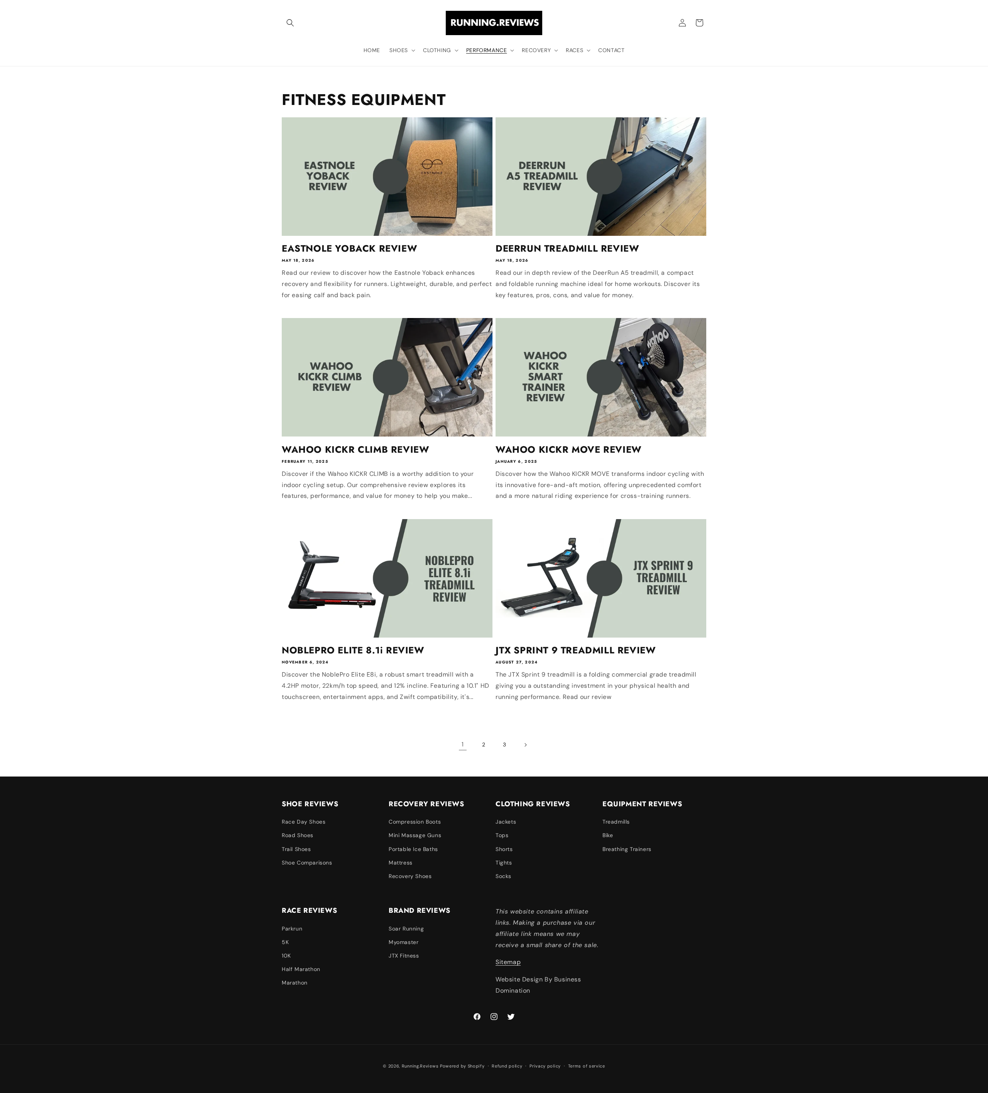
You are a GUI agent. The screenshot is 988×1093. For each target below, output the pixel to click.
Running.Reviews (420, 1066)
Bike (607, 835)
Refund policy (507, 1066)
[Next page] (525, 744)
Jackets (506, 821)
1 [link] (463, 744)
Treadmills (616, 821)
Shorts (504, 849)
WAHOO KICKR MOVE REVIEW (569, 449)
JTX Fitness (404, 955)
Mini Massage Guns (415, 835)
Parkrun (292, 928)
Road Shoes (297, 835)
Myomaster (403, 942)
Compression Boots (415, 821)
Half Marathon (301, 969)
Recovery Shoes (410, 876)
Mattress (401, 862)
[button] (290, 22)
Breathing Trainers (626, 849)
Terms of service (586, 1066)
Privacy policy (545, 1066)
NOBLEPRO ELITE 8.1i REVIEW (353, 650)
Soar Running (406, 928)
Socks (503, 876)
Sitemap (508, 962)
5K (285, 942)
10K (286, 955)
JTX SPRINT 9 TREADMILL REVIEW (576, 650)
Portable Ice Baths (413, 849)
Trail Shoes (296, 849)
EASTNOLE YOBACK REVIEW (349, 248)
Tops (502, 835)
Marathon (295, 982)
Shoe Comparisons (307, 862)
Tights (504, 862)
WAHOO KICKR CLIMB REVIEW (355, 449)
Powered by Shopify (462, 1066)
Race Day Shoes (303, 821)
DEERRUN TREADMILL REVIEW (567, 248)
